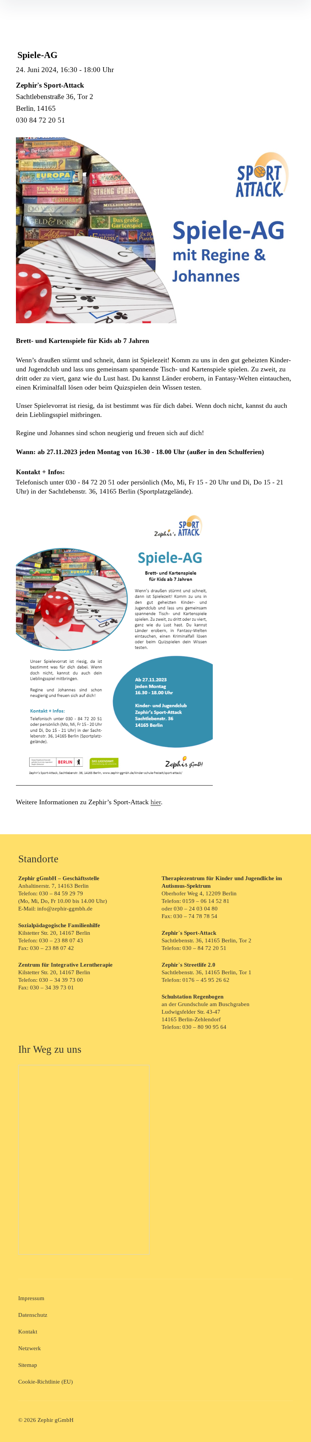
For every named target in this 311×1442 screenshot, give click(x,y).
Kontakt (27, 1332)
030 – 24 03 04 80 (196, 909)
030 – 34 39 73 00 (61, 980)
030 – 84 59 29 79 (61, 893)
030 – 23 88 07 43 (61, 940)
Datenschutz (32, 1315)
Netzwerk (29, 1348)
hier (156, 802)
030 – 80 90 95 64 (204, 1027)
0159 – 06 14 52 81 (205, 901)
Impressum (31, 1298)
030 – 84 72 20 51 (204, 948)
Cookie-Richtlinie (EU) (45, 1382)
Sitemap (27, 1365)
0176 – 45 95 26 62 (205, 980)
